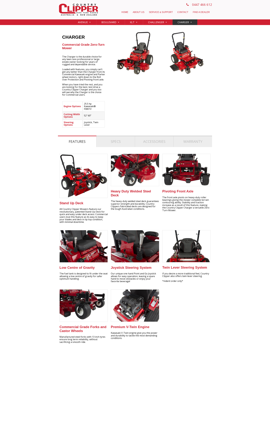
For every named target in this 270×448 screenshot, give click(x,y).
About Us (138, 12)
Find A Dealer (201, 12)
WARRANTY (192, 141)
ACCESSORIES (154, 141)
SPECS (116, 141)
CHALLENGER (156, 22)
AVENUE (83, 22)
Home (125, 12)
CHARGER (183, 22)
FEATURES (77, 141)
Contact (182, 12)
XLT (132, 22)
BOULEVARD (108, 22)
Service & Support (161, 12)
